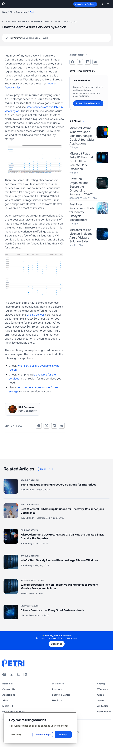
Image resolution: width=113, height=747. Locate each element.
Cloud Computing (18, 12)
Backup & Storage (50, 21)
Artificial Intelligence (32, 580)
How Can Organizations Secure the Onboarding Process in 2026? (81, 186)
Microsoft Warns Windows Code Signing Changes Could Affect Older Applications (81, 135)
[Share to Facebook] (39, 426)
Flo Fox (24, 593)
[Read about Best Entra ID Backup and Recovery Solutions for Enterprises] (11, 486)
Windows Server (29, 530)
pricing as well (35, 314)
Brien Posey (27, 543)
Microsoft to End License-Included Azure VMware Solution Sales (81, 235)
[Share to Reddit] (62, 426)
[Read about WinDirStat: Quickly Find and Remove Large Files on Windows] (11, 562)
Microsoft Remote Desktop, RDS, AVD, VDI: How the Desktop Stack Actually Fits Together (62, 536)
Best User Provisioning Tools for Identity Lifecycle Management (81, 212)
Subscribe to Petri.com (85, 4)
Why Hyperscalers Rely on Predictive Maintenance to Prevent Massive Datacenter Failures (59, 586)
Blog (4, 12)
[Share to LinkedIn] (25, 675)
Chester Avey (27, 615)
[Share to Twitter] (46, 426)
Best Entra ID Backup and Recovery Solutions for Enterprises (58, 484)
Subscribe (56, 643)
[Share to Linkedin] (54, 426)
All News (75, 121)
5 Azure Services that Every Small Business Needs (52, 610)
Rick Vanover (27, 38)
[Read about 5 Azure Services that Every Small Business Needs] (11, 612)
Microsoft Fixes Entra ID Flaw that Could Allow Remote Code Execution (81, 161)
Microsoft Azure (31, 21)
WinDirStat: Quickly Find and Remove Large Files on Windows (59, 560)
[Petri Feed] (18, 675)
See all (43, 469)
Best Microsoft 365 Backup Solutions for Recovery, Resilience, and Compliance (62, 510)
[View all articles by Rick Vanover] (12, 409)
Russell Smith (28, 489)
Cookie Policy (15, 734)
